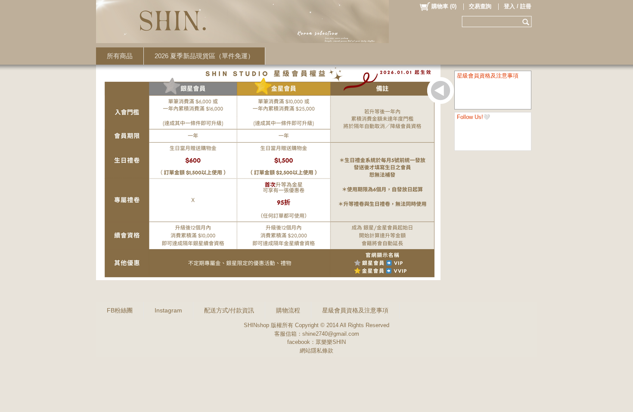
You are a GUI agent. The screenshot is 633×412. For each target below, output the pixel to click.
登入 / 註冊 (517, 6)
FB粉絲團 (120, 310)
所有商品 (120, 55)
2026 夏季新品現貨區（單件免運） (204, 55)
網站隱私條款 (316, 350)
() (443, 6)
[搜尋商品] (527, 21)
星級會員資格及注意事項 (355, 310)
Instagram (168, 310)
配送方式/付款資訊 (229, 310)
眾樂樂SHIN (331, 342)
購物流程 (288, 310)
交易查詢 (480, 6)
